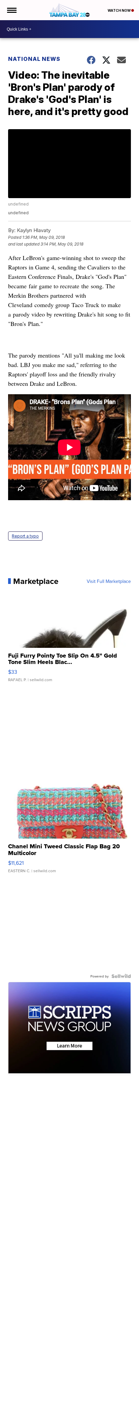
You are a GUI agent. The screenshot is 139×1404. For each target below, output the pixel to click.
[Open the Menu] (11, 10)
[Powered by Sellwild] (121, 976)
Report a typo (25, 536)
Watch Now (119, 10)
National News (34, 59)
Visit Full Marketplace (109, 581)
